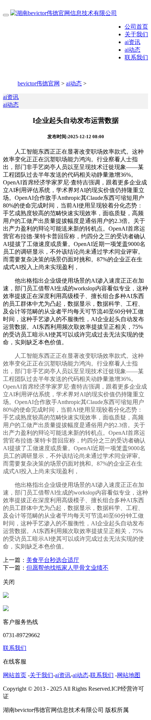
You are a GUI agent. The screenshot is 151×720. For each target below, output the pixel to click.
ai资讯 (132, 42)
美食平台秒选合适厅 (52, 560)
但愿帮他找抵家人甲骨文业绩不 (67, 568)
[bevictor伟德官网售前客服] (6, 596)
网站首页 (14, 675)
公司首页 (136, 26)
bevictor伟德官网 (39, 83)
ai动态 (132, 50)
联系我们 (136, 57)
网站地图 (128, 675)
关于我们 (136, 34)
